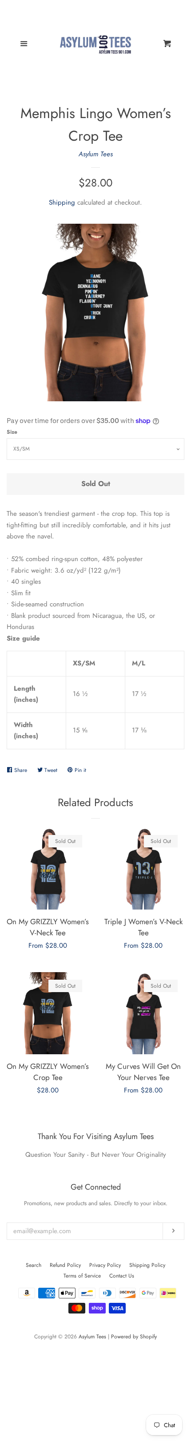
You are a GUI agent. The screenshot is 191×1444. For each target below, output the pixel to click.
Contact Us (121, 1276)
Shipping (62, 202)
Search (33, 1265)
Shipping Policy (147, 1265)
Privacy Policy (105, 1265)
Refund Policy (65, 1265)
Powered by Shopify (134, 1337)
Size (12, 432)
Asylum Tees (96, 154)
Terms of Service (82, 1276)
